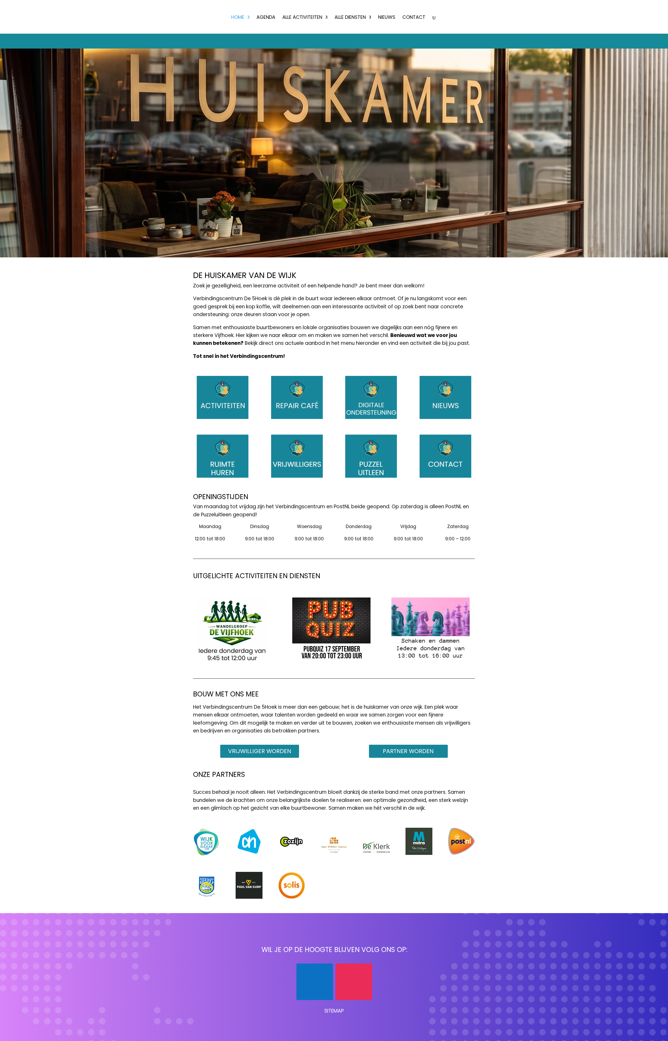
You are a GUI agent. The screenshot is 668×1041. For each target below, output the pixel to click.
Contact (413, 17)
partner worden (408, 751)
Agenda (266, 17)
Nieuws (386, 17)
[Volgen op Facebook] (314, 981)
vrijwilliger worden (259, 751)
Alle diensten (350, 17)
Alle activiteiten (302, 17)
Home (237, 17)
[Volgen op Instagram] (354, 981)
